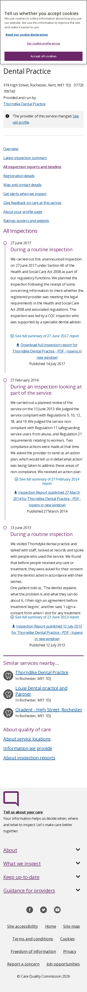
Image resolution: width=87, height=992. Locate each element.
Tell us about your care (23, 812)
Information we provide (27, 748)
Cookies (67, 938)
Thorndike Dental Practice (24, 103)
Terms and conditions (32, 938)
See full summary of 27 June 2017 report (46, 336)
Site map (71, 926)
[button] (43, 850)
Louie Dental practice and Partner (41, 691)
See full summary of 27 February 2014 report (48, 481)
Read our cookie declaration (27, 35)
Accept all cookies (43, 56)
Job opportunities (63, 964)
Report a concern (23, 964)
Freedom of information (33, 951)
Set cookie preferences (43, 43)
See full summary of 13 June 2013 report (46, 617)
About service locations (27, 739)
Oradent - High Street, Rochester (48, 710)
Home (50, 926)
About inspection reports (29, 758)
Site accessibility (22, 926)
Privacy (69, 951)
